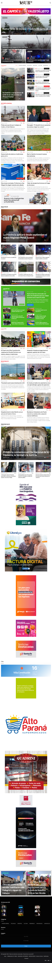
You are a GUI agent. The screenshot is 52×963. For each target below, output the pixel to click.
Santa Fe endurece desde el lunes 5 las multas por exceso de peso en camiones (43, 476)
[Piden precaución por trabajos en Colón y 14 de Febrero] (26, 42)
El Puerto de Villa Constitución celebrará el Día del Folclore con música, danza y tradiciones (11, 352)
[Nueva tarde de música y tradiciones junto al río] (26, 25)
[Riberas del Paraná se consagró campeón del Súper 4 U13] (7, 310)
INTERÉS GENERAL (22, 65)
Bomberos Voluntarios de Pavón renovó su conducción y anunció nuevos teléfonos (37, 414)
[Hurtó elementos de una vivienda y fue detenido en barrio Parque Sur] (26, 250)
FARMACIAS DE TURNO (12, 956)
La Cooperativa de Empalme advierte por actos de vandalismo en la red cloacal (43, 89)
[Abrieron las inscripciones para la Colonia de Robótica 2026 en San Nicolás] (38, 883)
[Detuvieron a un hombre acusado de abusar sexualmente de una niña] (13, 56)
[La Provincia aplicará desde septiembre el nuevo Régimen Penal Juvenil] (26, 226)
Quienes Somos (39, 956)
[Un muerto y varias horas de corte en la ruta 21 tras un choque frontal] (26, 267)
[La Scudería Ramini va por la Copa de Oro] (30, 310)
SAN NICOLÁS (5, 873)
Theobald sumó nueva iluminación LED (13, 383)
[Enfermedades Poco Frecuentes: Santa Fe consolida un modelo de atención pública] (26, 467)
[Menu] (1, 3)
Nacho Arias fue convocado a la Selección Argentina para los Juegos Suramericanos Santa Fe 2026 (38, 295)
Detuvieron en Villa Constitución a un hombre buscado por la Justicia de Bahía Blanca (43, 276)
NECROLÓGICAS (32, 956)
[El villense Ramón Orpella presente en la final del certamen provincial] (30, 316)
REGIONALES (45, 65)
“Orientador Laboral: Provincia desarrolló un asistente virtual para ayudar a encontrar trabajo (8, 476)
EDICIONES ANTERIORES (23, 956)
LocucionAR (30, 954)
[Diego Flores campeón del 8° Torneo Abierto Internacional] (7, 322)
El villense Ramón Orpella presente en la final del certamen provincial (40, 317)
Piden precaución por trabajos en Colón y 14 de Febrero (15, 47)
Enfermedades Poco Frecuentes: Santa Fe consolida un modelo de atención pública (25, 476)
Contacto (3, 933)
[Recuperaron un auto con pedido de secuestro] (8, 250)
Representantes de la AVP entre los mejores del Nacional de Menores (18, 317)
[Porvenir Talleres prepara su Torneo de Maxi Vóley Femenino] (30, 322)
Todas (16, 65)
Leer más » (30, 304)
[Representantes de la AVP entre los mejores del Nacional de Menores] (7, 316)
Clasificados (46, 956)
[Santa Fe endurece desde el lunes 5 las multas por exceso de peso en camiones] (43, 467)
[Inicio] (26, 2)
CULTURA (40, 65)
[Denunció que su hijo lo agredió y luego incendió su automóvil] (38, 56)
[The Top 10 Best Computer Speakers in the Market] (30, 70)
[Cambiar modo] (50, 3)
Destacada (5, 17)
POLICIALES (29, 65)
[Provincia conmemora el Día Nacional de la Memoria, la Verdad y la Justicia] (26, 443)
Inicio (5, 956)
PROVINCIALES (39, 923)
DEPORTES (35, 65)
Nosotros (3, 927)
